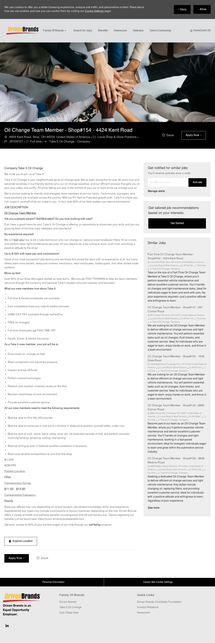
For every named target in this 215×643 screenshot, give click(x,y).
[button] (193, 135)
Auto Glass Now (69, 612)
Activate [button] (197, 182)
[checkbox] (168, 135)
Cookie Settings (94, 11)
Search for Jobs (82, 30)
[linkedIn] (7, 626)
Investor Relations (148, 607)
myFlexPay (95, 525)
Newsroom (120, 30)
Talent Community (160, 30)
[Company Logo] (23, 31)
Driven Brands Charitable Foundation (159, 602)
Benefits (103, 30)
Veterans (138, 30)
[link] (156, 191)
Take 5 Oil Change (70, 607)
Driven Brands (67, 602)
